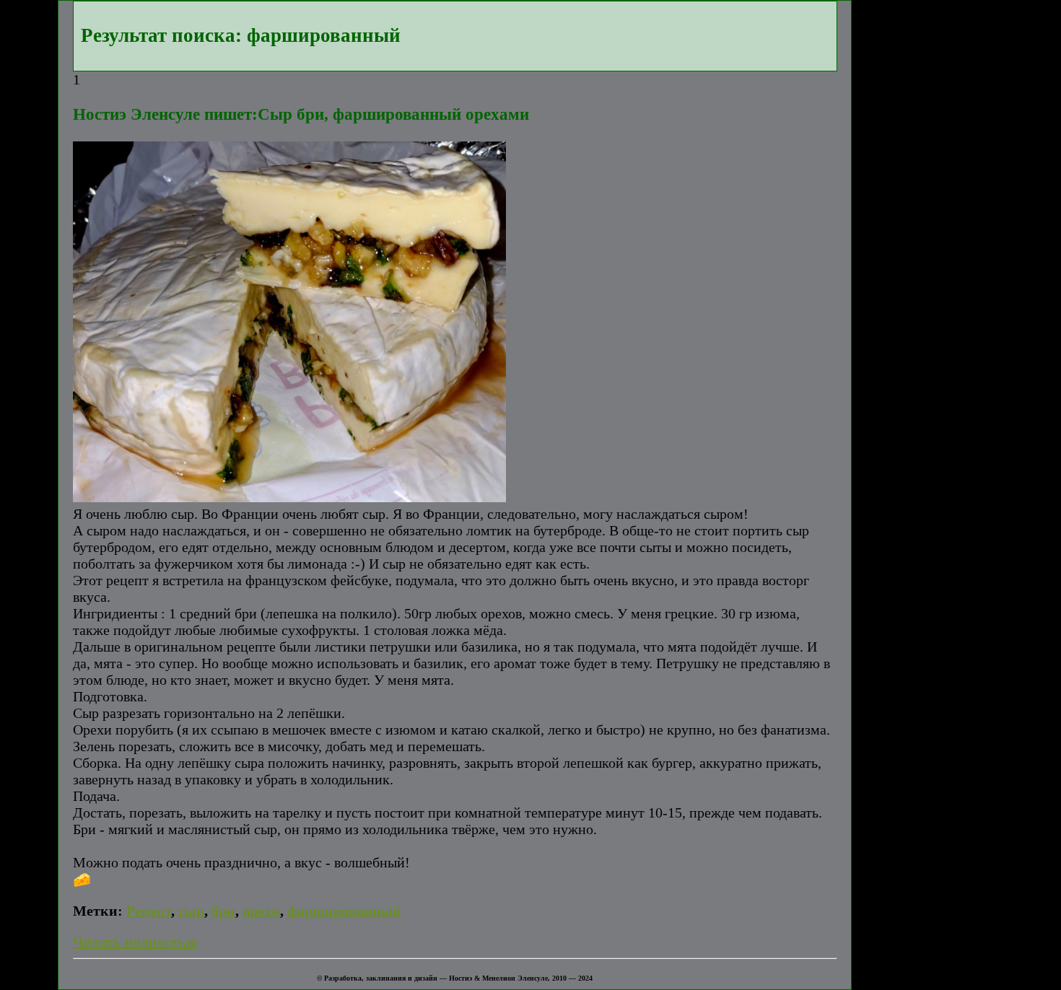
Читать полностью (135, 942)
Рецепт (148, 911)
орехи (261, 911)
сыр (191, 911)
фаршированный (344, 911)
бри (223, 911)
